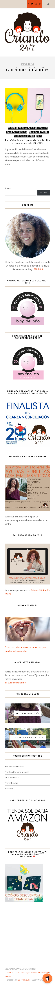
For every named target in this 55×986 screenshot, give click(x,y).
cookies (8, 976)
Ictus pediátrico (12, 777)
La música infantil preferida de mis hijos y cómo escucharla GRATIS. (27, 142)
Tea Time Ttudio (23, 980)
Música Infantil (38, 132)
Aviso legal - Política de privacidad (34, 972)
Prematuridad (11, 783)
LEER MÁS (38, 269)
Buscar (8, 188)
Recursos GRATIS (24, 136)
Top (39, 136)
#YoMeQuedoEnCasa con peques (27, 128)
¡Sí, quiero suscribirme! (15, 682)
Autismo (9, 788)
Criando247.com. (12, 972)
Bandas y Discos (17, 132)
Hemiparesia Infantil (14, 766)
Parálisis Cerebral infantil (17, 772)
